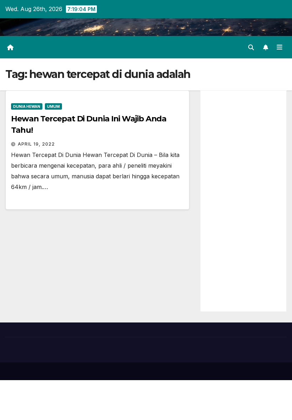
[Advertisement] (243, 201)
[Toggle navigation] (279, 47)
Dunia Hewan (26, 106)
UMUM (53, 106)
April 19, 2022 (36, 144)
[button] (251, 47)
